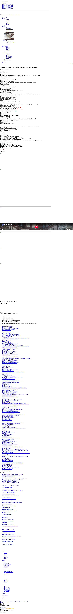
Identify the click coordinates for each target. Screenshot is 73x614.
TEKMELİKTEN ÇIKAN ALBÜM (8, 393)
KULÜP (3, 18)
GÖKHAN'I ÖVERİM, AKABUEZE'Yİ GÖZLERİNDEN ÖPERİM (13, 414)
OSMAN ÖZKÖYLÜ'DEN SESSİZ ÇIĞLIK (9, 363)
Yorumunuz (2, 312)
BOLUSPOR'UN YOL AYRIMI (7, 416)
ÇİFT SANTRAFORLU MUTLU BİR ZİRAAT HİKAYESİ (12, 399)
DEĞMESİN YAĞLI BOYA (7, 442)
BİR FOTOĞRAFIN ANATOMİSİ (8, 390)
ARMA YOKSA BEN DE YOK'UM (8, 370)
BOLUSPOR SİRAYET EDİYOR (8, 348)
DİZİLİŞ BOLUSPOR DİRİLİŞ (7, 460)
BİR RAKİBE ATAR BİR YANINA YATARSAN (10, 356)
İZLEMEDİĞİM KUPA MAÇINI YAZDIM (9, 340)
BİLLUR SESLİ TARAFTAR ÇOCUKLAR (9, 454)
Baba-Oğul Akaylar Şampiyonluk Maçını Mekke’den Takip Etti (12, 479)
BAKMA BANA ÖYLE (6, 401)
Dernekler (7, 23)
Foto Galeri (8, 47)
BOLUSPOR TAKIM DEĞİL (7, 469)
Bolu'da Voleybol (9, 56)
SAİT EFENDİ (4, 436)
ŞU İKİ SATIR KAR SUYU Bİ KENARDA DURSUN (11, 335)
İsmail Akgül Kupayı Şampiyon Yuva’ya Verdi (9, 481)
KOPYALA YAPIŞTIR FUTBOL (7, 367)
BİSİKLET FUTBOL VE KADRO (8, 361)
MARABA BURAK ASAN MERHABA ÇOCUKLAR (11, 412)
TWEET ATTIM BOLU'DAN (7, 440)
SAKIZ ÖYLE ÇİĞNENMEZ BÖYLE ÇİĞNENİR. (10, 415)
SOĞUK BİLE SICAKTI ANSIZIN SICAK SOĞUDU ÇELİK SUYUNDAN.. (15, 394)
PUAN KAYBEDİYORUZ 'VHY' (8, 402)
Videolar (7, 51)
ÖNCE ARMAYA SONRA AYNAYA (8, 379)
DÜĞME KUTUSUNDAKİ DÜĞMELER (9, 395)
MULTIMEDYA (5, 46)
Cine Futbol (8, 44)
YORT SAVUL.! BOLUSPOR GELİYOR (9, 408)
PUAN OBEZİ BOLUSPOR (7, 465)
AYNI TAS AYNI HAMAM (7, 437)
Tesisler (7, 22)
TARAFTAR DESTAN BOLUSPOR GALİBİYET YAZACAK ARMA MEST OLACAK (17, 358)
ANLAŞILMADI (5, 398)
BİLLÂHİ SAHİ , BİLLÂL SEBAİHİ (8, 417)
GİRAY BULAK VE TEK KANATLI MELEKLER (10, 382)
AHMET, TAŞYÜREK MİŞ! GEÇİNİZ (8, 349)
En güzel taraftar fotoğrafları (10, 42)
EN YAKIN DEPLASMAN (6, 459)
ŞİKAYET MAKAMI (5, 374)
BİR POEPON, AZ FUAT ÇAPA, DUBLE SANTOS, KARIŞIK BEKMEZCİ (15, 456)
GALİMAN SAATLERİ (6, 418)
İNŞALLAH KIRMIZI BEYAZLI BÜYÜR (9, 347)
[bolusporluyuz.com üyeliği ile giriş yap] (8, 312)
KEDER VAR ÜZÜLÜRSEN (7, 386)
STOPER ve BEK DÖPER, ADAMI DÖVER (9, 427)
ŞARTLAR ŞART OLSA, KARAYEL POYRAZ (10, 392)
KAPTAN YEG (4, 430)
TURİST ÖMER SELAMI (6, 342)
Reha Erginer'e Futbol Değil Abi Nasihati (8, 332)
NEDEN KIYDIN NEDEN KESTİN (8, 447)
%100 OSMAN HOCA (6, 366)
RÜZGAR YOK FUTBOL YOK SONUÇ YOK (10, 389)
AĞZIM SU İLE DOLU (6, 458)
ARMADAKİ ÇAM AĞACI (7, 336)
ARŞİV (3, 61)
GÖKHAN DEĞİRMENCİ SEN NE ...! (8, 424)
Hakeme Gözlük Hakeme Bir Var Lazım (8, 329)
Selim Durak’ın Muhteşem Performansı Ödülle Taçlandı (11, 475)
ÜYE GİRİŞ (71, 63)
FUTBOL (4, 26)
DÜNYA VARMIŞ (5, 397)
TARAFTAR (4, 40)
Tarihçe (7, 19)
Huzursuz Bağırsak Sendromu (7, 327)
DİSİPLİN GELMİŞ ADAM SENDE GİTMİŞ (9, 381)
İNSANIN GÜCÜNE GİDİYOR (7, 353)
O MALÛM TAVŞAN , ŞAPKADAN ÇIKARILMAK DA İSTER (13, 422)
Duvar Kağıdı (8, 49)
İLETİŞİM (4, 62)
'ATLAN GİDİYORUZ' (6, 373)
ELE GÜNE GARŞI (5, 341)
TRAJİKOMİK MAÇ (5, 407)
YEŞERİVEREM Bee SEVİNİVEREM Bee (9, 406)
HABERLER (3, 584)
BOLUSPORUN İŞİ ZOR (6, 448)
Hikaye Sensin (8, 43)
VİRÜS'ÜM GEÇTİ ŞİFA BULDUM (8, 357)
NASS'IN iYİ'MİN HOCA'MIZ (7, 461)
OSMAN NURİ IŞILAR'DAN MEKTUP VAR (10, 360)
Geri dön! (1, 607)
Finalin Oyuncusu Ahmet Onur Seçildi (8, 476)
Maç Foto (7, 48)
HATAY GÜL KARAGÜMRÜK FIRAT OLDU (10, 354)
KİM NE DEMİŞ (5, 350)
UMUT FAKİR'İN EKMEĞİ (7, 420)
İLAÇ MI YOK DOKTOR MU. (7, 396)
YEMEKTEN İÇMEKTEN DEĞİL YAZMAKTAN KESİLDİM (12, 345)
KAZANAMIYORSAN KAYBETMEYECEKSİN (10, 362)
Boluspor (7, 53)
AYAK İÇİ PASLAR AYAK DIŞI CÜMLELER (10, 444)
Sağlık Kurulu (6, 565)
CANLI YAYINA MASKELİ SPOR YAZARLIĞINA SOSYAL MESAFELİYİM (15, 346)
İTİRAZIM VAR (5, 433)
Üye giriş (3, 2)
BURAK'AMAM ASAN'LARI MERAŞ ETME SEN (11, 405)
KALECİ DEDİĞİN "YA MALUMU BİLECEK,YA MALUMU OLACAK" (14, 449)
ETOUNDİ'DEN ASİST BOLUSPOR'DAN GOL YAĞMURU (12, 409)
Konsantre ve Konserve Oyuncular (7, 326)
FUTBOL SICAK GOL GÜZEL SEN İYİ (9, 352)
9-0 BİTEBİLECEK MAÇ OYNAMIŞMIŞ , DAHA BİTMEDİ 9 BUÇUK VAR (15, 450)
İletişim (7, 24)
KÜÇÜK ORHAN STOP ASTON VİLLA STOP (10, 391)
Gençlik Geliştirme (9, 57)
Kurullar (7, 21)
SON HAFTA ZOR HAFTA (7, 384)
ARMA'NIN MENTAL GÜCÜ (7, 425)
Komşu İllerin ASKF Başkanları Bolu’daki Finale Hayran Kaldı (12, 477)
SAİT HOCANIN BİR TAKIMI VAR (8, 432)
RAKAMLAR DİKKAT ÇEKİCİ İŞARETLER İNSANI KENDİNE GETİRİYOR (15, 404)
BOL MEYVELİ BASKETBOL (7, 468)
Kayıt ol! (1, 602)
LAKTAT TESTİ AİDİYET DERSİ (8, 371)
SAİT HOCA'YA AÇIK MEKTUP (8, 434)
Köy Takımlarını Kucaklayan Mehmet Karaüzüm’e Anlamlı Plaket (12, 474)
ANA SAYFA (4, 17)
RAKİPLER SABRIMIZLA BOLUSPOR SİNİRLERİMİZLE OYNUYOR (14, 388)
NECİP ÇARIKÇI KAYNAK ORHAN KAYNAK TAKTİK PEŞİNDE (13, 387)
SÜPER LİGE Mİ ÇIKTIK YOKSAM (8, 455)
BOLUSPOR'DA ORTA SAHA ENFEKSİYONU (10, 411)
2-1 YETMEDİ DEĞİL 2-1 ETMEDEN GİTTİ (9, 344)
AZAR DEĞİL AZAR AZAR (7, 375)
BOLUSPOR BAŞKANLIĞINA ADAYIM (9, 351)
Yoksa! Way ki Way (5, 337)
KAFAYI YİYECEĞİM (6, 431)
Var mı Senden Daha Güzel (6, 330)
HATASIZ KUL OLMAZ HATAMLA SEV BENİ (10, 400)
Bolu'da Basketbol (9, 55)
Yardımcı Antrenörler (9, 29)
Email (1, 603)
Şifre (1, 604)
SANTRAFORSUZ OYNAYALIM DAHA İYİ (10, 343)
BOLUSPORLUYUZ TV (6, 60)
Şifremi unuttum (7, 608)
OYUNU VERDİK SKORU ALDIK (8, 359)
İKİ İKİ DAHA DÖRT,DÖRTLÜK (8, 439)
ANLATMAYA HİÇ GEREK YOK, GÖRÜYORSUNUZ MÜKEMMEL (14, 428)
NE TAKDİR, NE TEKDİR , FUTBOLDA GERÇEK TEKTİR (12, 446)
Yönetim (5, 554)
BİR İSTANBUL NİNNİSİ (6, 435)
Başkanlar (7, 20)
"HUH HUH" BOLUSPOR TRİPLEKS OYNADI (10, 467)
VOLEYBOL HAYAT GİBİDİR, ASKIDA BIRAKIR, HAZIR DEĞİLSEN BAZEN (16, 338)
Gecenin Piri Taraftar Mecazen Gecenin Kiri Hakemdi (10, 328)
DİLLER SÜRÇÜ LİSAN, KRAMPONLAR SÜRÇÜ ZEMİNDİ (12, 463)
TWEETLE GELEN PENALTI (7, 464)
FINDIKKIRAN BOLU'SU (6, 466)
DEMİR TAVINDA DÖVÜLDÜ (7, 443)
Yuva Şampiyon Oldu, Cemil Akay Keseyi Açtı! (9, 480)
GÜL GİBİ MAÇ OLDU (6, 355)
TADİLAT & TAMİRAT (6, 378)
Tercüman (7, 31)
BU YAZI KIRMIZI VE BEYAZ (7, 452)
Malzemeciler (8, 30)
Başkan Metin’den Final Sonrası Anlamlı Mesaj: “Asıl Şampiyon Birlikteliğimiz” (15, 478)
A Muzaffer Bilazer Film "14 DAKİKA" (8, 376)
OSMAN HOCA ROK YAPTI (7, 364)
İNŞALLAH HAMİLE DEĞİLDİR (8, 410)
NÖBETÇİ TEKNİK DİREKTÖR (7, 438)
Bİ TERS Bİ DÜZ (5, 385)
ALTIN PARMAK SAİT (6, 419)
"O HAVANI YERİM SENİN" (7, 445)
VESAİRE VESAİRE (5, 426)
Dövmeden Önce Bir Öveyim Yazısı (8, 333)
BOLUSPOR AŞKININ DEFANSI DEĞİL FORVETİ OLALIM (12, 377)
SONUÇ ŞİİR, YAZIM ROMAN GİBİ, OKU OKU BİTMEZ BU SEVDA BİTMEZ (16, 453)
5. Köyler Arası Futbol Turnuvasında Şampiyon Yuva (10, 482)
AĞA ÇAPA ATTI (5, 457)
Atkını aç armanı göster (10, 41)
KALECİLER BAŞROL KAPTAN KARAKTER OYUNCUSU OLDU (14, 403)
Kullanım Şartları (5, 1)
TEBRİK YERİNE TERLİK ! (7, 451)
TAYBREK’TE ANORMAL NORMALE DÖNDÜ (10, 334)
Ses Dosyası (8, 50)
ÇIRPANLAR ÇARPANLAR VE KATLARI (9, 441)
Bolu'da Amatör (8, 54)
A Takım (7, 27)
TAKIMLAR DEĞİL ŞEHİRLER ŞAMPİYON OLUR (11, 423)
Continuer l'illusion (5, 368)
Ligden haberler (8, 58)
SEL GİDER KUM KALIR (6, 383)
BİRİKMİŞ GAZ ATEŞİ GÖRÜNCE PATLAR (10, 369)
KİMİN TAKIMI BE (5, 365)
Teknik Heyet (8, 28)
